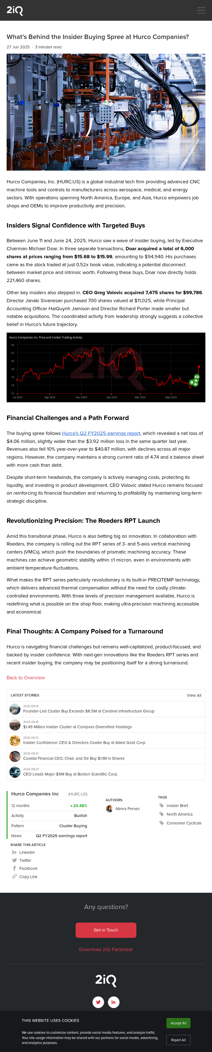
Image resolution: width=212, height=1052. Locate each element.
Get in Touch (106, 930)
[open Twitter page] (98, 1002)
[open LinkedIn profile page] (114, 1002)
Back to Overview (26, 677)
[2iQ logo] (15, 14)
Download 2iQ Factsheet (106, 949)
